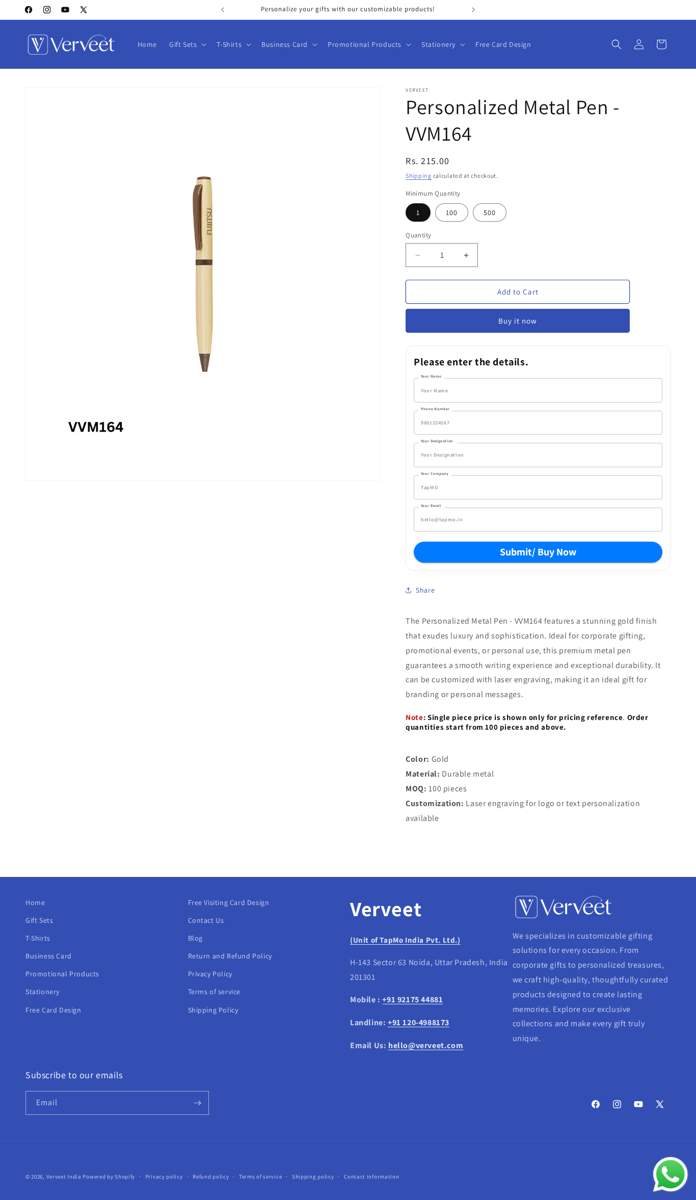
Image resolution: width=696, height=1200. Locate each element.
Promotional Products (62, 974)
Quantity (418, 235)
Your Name (431, 376)
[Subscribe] (197, 1103)
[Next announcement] (473, 9)
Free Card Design (53, 1010)
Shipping (419, 175)
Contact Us (206, 920)
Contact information (371, 1176)
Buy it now (517, 321)
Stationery (42, 992)
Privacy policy (164, 1176)
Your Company (434, 473)
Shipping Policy (213, 1010)
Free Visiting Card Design (229, 902)
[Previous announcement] (222, 9)
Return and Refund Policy (230, 956)
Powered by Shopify (109, 1176)
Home (35, 902)
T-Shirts (37, 938)
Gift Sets (39, 920)
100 (452, 212)
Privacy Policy (210, 974)
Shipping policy (313, 1176)
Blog (195, 938)
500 (490, 212)
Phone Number (435, 408)
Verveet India (64, 1176)
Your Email (431, 505)
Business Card (48, 956)
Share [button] (425, 590)
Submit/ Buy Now (538, 551)
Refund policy (211, 1176)
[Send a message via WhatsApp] (670, 1174)
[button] (186, 44)
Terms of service (214, 992)
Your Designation (437, 440)
